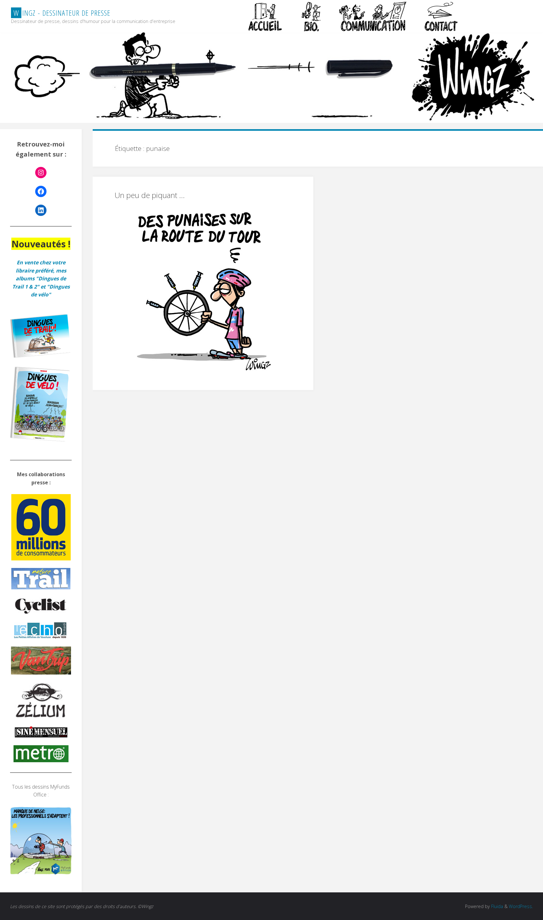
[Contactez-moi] (442, 16)
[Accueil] (266, 16)
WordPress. (521, 906)
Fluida (496, 906)
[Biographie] (311, 16)
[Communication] (372, 16)
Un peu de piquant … (150, 195)
